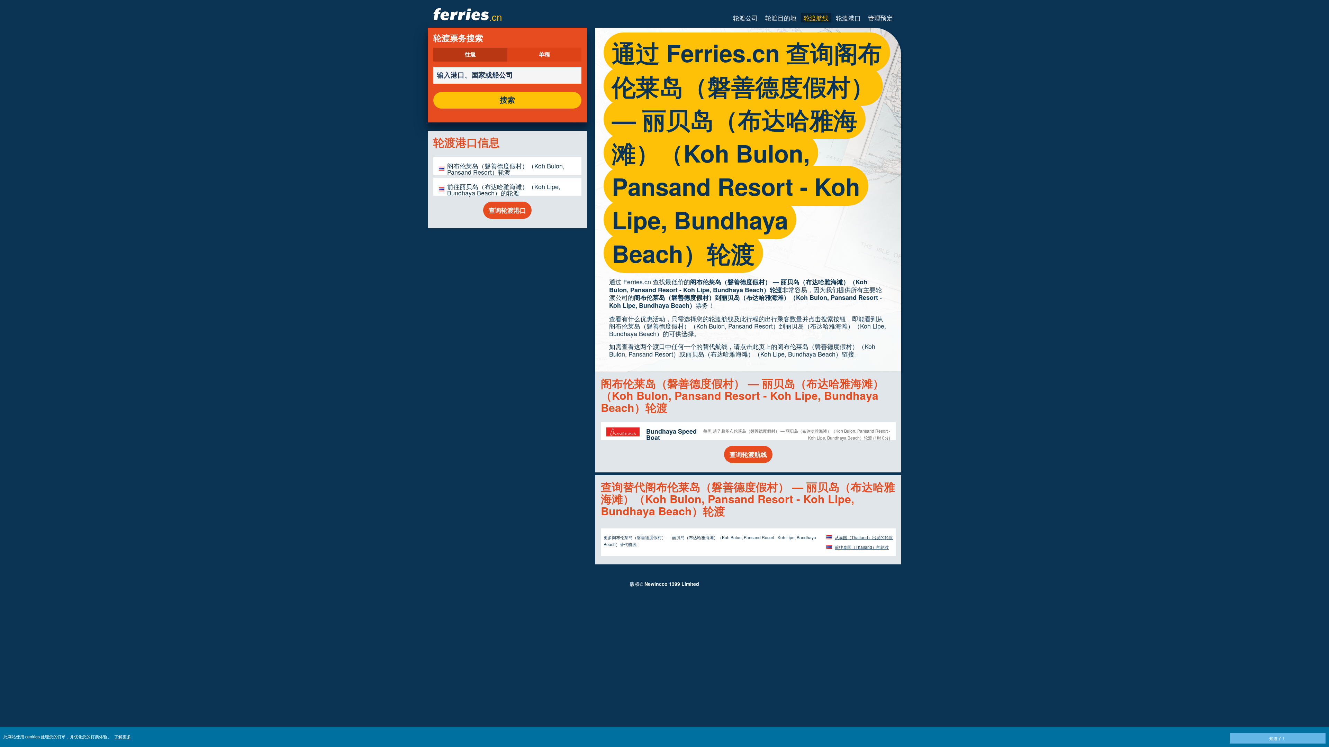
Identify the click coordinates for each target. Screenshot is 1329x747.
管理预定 (880, 17)
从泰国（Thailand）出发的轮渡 (864, 537)
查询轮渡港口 (507, 210)
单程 (544, 54)
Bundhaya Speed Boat (671, 434)
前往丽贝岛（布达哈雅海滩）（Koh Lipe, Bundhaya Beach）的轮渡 (503, 189)
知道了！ (1277, 738)
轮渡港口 (848, 17)
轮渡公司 (745, 17)
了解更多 (122, 736)
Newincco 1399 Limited (671, 583)
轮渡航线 (816, 17)
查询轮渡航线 (748, 454)
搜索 (507, 100)
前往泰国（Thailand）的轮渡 (862, 547)
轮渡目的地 (780, 17)
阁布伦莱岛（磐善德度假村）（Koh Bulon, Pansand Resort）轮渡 (505, 169)
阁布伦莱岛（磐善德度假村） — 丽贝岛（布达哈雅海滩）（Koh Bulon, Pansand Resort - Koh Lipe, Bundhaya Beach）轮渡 (738, 285)
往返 (470, 54)
